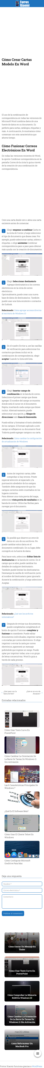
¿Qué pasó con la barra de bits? (10, 692)
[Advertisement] (22, 31)
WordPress (37, 1066)
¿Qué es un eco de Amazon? (33, 692)
